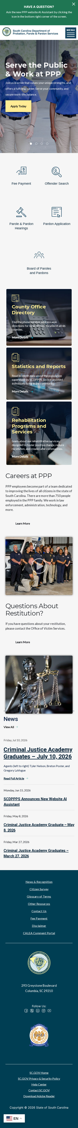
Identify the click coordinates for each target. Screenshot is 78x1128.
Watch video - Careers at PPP (39, 566)
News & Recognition (39, 881)
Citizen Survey (39, 889)
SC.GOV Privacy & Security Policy (39, 1078)
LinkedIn (37, 1010)
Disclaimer (39, 925)
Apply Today (18, 106)
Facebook (26, 1010)
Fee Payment (39, 918)
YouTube (49, 1010)
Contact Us (39, 911)
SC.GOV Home (39, 1072)
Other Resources (39, 903)
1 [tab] (31, 144)
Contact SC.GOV (39, 1090)
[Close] (73, 4)
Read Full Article (14, 778)
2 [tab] (36, 144)
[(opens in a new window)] (39, 1034)
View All (9, 727)
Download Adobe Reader (39, 1096)
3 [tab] (42, 144)
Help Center (39, 1084)
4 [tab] (47, 144)
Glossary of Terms (39, 896)
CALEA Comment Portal (39, 933)
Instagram (43, 1010)
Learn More (22, 523)
